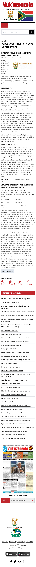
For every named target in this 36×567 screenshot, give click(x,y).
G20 (18, 544)
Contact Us (12, 541)
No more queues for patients (10, 398)
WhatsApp (30, 284)
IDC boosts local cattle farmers (10, 367)
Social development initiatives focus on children (16, 420)
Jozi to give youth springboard (10, 384)
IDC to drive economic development (12, 371)
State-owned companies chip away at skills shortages (17, 427)
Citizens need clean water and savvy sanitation (15, 338)
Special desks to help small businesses (13, 424)
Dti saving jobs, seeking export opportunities (15, 341)
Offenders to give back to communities (13, 402)
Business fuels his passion (9, 330)
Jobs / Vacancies (7, 271)
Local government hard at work (11, 387)
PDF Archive (29, 541)
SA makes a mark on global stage (11, 409)
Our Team (5, 541)
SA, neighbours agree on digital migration (14, 416)
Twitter (21, 284)
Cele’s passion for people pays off (11, 334)
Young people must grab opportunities (13, 438)
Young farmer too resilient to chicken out (13, 435)
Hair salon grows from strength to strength (14, 356)
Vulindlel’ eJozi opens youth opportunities (14, 431)
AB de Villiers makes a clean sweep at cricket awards (17, 312)
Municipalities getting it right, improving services (16, 391)
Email (3, 284)
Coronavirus (21, 541)
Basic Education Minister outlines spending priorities (17, 315)
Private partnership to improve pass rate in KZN (15, 405)
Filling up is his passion (8, 349)
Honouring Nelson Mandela (9, 363)
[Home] (18, 11)
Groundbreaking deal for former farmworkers (15, 352)
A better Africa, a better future (10, 302)
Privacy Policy (13, 546)
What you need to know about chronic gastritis (15, 299)
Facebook (12, 284)
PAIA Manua (22, 546)
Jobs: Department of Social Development (14, 380)
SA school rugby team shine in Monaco (13, 413)
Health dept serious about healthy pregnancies (15, 360)
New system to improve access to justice (13, 394)
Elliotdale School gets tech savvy (11, 345)
